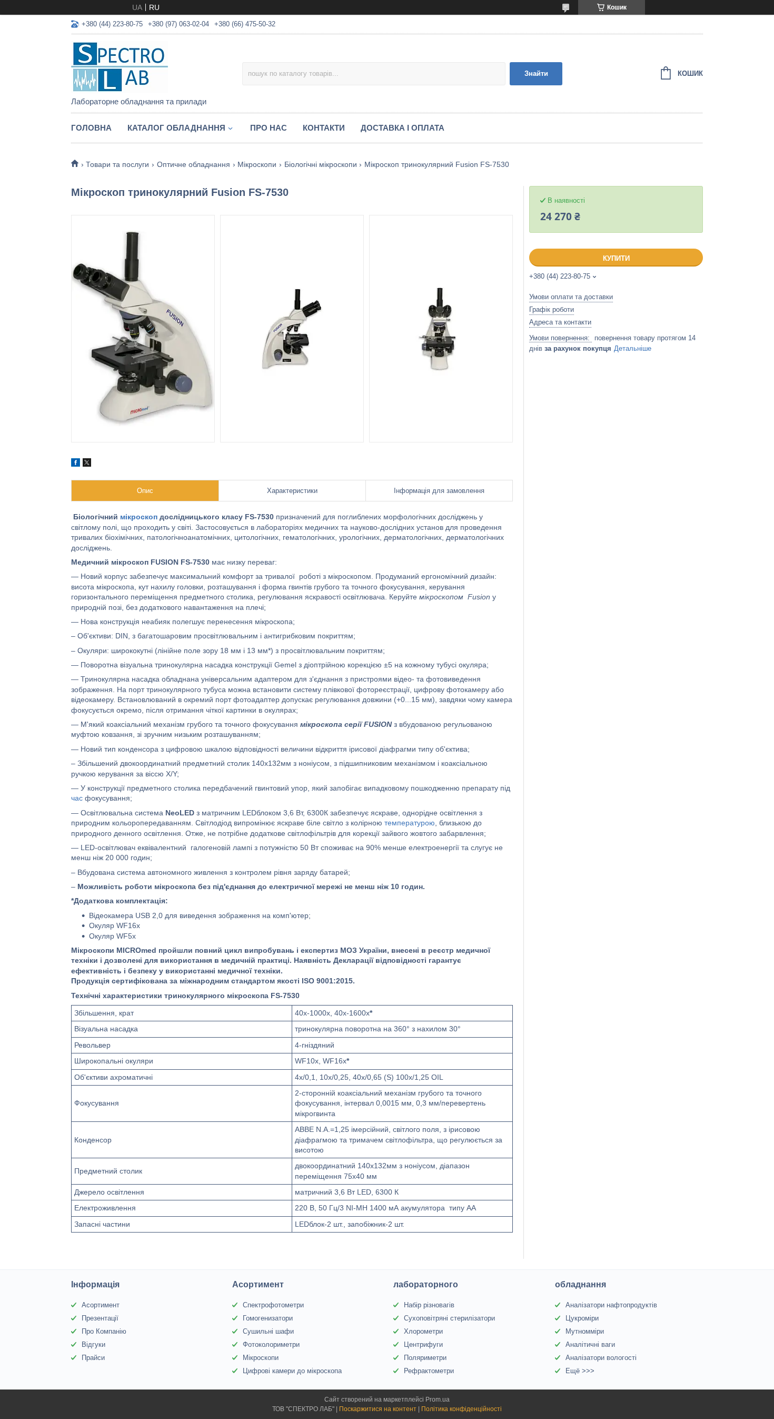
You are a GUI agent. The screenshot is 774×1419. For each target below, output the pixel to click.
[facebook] (75, 464)
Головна (91, 128)
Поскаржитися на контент (377, 1409)
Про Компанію (104, 1331)
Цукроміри (582, 1318)
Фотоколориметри (271, 1344)
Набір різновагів (429, 1305)
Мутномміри (584, 1331)
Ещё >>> (579, 1371)
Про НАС (268, 128)
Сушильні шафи (268, 1331)
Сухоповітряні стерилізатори (449, 1318)
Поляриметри (425, 1358)
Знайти (536, 73)
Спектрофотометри (273, 1305)
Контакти (324, 128)
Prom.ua (437, 1399)
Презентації (100, 1318)
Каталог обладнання (176, 128)
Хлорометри (423, 1331)
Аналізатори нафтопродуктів (611, 1305)
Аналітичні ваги (590, 1344)
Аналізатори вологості (601, 1358)
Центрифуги (423, 1344)
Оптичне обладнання (193, 164)
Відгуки (93, 1344)
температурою (409, 823)
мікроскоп (138, 517)
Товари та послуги (117, 164)
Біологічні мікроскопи (320, 164)
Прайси (93, 1358)
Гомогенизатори (268, 1318)
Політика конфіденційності (461, 1409)
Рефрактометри (429, 1371)
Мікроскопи (256, 164)
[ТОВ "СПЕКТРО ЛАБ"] (156, 66)
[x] (87, 464)
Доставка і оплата (402, 128)
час (77, 798)
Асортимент (101, 1305)
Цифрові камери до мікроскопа (292, 1371)
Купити (616, 258)
